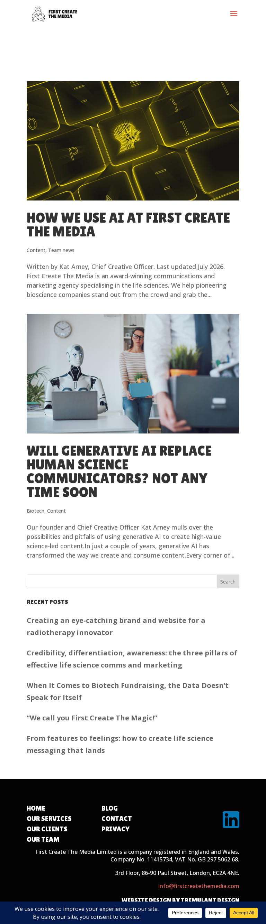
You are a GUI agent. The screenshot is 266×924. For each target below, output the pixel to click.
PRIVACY (115, 829)
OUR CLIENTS (47, 829)
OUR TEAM (43, 839)
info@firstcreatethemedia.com (198, 886)
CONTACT (116, 818)
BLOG (109, 808)
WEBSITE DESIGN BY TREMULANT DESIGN (180, 900)
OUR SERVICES (49, 818)
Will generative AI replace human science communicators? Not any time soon (119, 471)
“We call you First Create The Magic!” (92, 717)
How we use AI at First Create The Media (128, 225)
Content (36, 250)
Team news (61, 250)
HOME (36, 808)
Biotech (35, 510)
